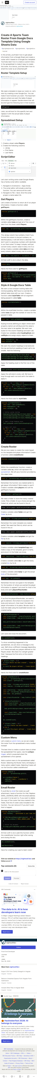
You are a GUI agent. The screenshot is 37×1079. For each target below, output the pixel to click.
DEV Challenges (15, 1053)
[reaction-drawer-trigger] (4, 1076)
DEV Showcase (22, 1058)
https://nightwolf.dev (24, 859)
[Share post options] (34, 1076)
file (2, 539)
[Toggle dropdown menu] (34, 889)
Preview (16, 878)
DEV (9, 1067)
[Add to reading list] (21, 1076)
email (13, 791)
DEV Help (19, 1055)
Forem (9, 1065)
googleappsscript (8, 48)
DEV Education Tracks (9, 1055)
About (30, 1058)
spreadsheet (5, 472)
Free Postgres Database (16, 1060)
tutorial (4, 51)
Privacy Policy (20, 1063)
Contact (5, 1060)
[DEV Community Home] (7, 2)
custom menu (16, 741)
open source (18, 1065)
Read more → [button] (7, 932)
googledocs (30, 48)
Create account (30, 2)
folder (3, 514)
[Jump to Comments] (13, 1076)
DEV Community (8, 1049)
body (3, 574)
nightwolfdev (10, 22)
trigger (3, 754)
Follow (18, 947)
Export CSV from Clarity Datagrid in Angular (15, 972)
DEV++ (23, 1053)
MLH (33, 1060)
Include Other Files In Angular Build (12, 989)
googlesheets (20, 48)
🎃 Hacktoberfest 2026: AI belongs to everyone (14, 1021)
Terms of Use (29, 1063)
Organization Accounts (10, 1058)
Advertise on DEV (28, 1055)
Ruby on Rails (17, 1069)
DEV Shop (27, 1060)
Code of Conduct (13, 883)
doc (8, 563)
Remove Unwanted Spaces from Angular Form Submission (16, 981)
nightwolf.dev (19, 26)
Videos (28, 1053)
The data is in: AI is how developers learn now (14, 911)
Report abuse (24, 883)
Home (7, 1053)
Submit (7, 878)
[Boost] (28, 1076)
